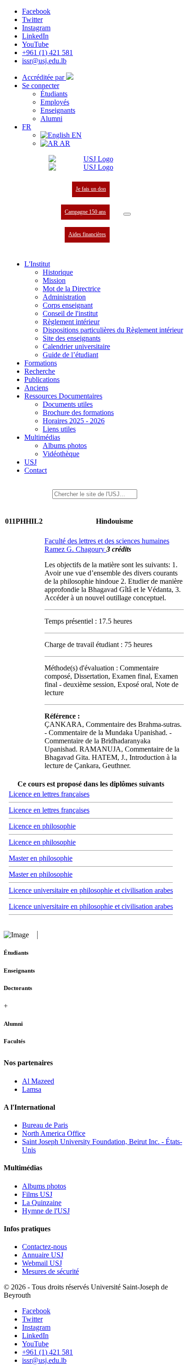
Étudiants (53, 94)
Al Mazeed (38, 1081)
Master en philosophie (40, 858)
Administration (64, 297)
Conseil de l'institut (70, 313)
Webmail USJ (42, 1263)
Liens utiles (59, 429)
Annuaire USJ (42, 1255)
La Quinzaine (41, 1202)
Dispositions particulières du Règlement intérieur (113, 330)
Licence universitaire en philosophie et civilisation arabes (91, 890)
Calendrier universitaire (76, 346)
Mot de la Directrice (71, 289)
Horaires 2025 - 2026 (74, 421)
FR (26, 127)
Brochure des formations (78, 412)
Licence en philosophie (42, 826)
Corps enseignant (68, 305)
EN (76, 135)
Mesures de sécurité (50, 1271)
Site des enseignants (71, 338)
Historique (58, 272)
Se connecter (40, 85)
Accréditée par (44, 77)
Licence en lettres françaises (49, 794)
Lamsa (31, 1089)
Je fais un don (91, 189)
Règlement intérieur (71, 322)
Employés (54, 102)
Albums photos (65, 445)
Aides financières (87, 234)
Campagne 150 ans (85, 212)
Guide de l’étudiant (70, 355)
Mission (54, 280)
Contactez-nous (44, 1246)
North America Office (53, 1133)
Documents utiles (68, 404)
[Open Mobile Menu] (127, 214)
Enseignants (57, 110)
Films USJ (37, 1194)
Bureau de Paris (45, 1125)
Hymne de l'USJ (46, 1211)
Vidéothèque (61, 454)
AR (64, 143)
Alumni (51, 118)
